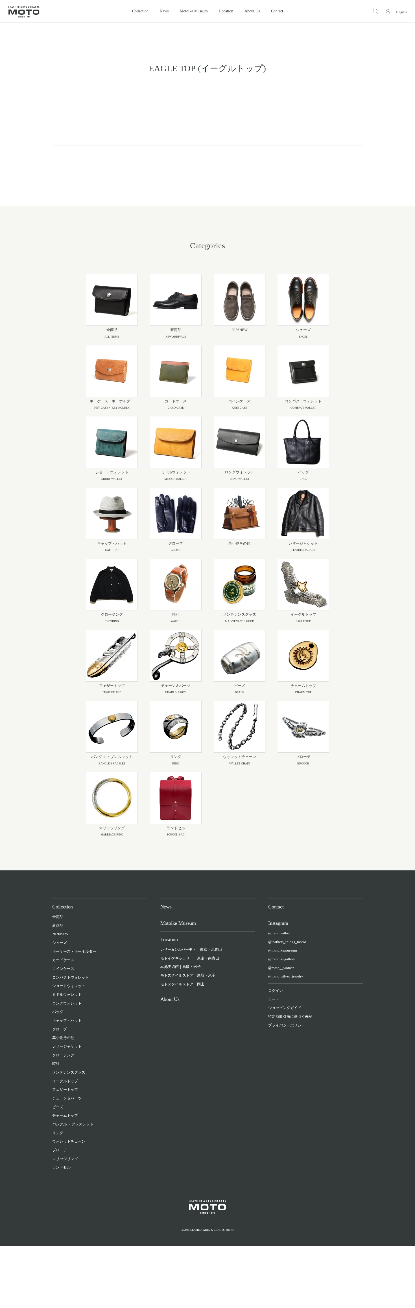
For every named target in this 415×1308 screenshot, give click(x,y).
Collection (140, 11)
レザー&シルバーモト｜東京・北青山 (191, 949)
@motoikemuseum (282, 950)
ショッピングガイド (284, 1008)
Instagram (278, 923)
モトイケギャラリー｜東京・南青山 (189, 958)
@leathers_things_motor (287, 942)
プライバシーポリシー (286, 1025)
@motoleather (279, 933)
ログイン (275, 990)
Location (226, 11)
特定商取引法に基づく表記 (290, 1016)
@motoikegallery (281, 959)
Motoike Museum (194, 11)
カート (273, 999)
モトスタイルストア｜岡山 (182, 984)
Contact (277, 11)
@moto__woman (281, 968)
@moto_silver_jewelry (285, 976)
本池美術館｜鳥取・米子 (180, 967)
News (164, 11)
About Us (252, 11)
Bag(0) (401, 12)
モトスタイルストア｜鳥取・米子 (187, 975)
